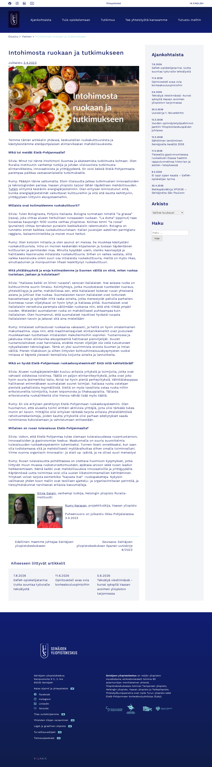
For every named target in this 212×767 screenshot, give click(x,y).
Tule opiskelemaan (76, 20)
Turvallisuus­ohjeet (44, 732)
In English (197, 3)
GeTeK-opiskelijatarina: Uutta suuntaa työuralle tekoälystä (31, 584)
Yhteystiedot (113, 3)
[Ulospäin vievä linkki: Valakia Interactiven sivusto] (40, 758)
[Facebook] (10, 3)
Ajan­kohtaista (40, 20)
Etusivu (13, 36)
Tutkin (13, 189)
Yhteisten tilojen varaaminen (51, 720)
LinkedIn (44, 703)
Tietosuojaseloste (44, 738)
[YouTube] (32, 3)
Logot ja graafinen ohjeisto (50, 726)
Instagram (45, 699)
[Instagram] (18, 3)
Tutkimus (108, 20)
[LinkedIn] (25, 3)
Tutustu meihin (189, 20)
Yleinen (27, 36)
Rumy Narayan (75, 505)
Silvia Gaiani (46, 493)
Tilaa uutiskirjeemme (46, 714)
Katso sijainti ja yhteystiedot (51, 688)
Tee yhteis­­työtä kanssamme (146, 20)
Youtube (44, 708)
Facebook (44, 694)
